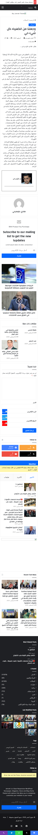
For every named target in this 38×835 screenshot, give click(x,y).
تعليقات (6, 477)
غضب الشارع (11, 758)
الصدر (33, 751)
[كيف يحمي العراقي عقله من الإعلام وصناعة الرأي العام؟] (10, 344)
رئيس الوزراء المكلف (29, 758)
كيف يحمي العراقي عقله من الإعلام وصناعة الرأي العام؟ (10, 353)
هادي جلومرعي (29, 38)
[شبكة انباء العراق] (24, 7)
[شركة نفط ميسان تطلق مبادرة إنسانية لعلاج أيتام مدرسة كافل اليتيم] (28, 613)
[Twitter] (4, 417)
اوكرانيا (20, 751)
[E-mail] (32, 189)
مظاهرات (20, 762)
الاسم (34, 402)
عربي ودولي (31, 691)
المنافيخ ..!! (19, 484)
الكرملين (27, 751)
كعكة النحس (32, 330)
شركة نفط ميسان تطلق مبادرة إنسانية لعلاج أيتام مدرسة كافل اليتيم (28, 623)
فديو (34, 694)
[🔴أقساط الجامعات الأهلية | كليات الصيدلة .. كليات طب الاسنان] (30, 502)
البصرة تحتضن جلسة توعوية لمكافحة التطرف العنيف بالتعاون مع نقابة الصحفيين (10, 595)
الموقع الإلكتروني (31, 421)
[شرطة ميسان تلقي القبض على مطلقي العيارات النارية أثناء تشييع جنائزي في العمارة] (10, 613)
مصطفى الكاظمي (30, 762)
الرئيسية (32, 20)
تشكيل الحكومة (31, 754)
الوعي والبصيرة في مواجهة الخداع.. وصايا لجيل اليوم (11, 332)
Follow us (33, 768)
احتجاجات (32, 747)
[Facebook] (4, 411)
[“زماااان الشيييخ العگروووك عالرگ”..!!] (30, 530)
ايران (13, 751)
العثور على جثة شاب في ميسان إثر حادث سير (19, 2)
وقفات (13, 762)
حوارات (33, 684)
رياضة (33, 688)
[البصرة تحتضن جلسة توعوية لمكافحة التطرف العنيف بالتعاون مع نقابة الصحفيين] (10, 584)
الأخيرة (19, 477)
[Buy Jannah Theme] (19, 13)
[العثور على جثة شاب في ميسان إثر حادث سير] (19, 725)
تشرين (7, 751)
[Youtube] (4, 423)
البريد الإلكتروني (31, 411)
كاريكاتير (32, 698)
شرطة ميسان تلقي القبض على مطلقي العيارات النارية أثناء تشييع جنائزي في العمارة (10, 624)
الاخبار (33, 674)
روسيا (19, 758)
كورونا (33, 701)
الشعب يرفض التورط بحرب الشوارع (25, 493)
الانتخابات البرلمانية (22, 747)
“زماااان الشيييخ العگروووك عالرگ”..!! (14, 528)
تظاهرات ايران (20, 754)
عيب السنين (32, 341)
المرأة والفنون (30, 678)
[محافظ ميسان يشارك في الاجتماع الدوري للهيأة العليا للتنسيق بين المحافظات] (7, 725)
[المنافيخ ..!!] (30, 487)
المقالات (25, 20)
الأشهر (32, 477)
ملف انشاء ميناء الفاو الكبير (26, 704)
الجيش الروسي (10, 747)
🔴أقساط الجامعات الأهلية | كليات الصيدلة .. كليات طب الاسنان (14, 502)
